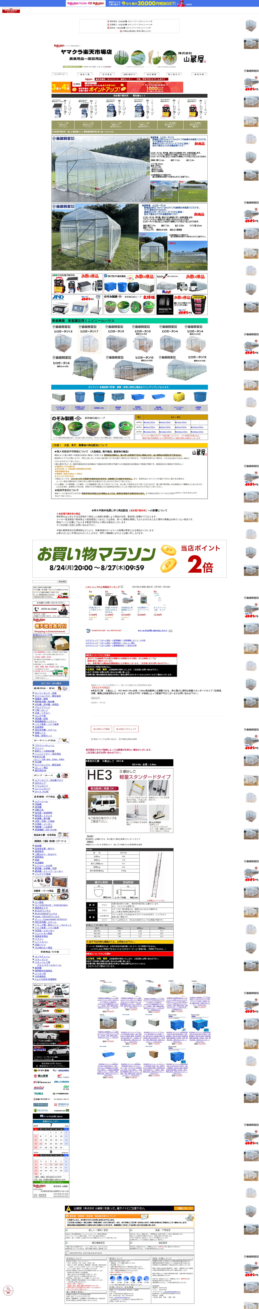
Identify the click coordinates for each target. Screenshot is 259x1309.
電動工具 (39, 810)
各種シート (40, 733)
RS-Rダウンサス (42, 911)
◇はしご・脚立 (128, 643)
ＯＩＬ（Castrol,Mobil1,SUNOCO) (50, 919)
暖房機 (37, 968)
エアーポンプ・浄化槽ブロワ (48, 780)
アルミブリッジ (42, 707)
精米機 (37, 846)
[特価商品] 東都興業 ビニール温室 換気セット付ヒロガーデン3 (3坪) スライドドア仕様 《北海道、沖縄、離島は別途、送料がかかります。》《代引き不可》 (200, 1001)
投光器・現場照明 (43, 813)
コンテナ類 (40, 716)
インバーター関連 (43, 933)
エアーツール (41, 801)
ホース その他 (41, 791)
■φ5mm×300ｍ (181, 422)
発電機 (37, 807)
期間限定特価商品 (43, 971)
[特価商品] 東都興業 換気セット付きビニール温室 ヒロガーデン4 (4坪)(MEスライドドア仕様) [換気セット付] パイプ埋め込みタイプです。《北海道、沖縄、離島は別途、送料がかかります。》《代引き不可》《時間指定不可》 (177, 1003)
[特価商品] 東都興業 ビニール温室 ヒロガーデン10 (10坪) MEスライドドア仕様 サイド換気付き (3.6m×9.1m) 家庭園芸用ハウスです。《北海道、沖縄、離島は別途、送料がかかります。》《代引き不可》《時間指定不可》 (154, 1004)
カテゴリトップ (92, 640)
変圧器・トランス (43, 815)
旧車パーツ (40, 945)
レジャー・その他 (43, 865)
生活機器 (39, 863)
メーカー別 (40, 973)
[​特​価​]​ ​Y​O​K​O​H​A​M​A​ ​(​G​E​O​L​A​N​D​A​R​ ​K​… (111, 610)
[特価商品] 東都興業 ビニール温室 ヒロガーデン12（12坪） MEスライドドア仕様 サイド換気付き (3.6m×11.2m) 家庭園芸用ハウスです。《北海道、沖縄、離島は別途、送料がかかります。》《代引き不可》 (108, 1003)
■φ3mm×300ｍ (149, 422)
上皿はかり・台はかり (45, 854)
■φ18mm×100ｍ (197, 432)
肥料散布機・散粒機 (44, 702)
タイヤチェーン (42, 957)
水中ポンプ (40, 783)
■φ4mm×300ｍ (165, 422)
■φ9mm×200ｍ (181, 427)
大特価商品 (40, 976)
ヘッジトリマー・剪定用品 (47, 754)
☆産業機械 (116, 640)
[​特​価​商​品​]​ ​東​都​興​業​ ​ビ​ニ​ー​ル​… (127, 610)
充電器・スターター (44, 931)
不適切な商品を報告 (129, 739)
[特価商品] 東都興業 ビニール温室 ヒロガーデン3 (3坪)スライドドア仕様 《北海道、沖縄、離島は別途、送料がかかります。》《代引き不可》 (108, 1035)
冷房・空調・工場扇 (44, 821)
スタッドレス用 (42, 962)
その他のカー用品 (43, 947)
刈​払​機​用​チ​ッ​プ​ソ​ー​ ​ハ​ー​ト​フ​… (143, 610)
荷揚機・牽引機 (42, 818)
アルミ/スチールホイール (49, 965)
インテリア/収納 (42, 874)
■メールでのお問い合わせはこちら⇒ (152, 631)
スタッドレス (41, 959)
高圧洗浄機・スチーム (45, 730)
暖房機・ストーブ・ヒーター (48, 871)
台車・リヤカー (42, 713)
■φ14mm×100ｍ (165, 432)
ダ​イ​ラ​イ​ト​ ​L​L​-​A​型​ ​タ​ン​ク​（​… (160, 610)
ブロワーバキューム (44, 745)
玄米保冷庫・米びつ (44, 848)
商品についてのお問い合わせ (105, 739)
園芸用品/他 (40, 770)
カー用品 (39, 902)
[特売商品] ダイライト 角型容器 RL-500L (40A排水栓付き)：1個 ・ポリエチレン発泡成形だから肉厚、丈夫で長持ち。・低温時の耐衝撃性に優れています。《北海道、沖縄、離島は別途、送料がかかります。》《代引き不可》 (108, 1069)
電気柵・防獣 (41, 718)
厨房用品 (39, 857)
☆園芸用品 (116, 643)
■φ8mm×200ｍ (165, 427)
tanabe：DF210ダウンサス (46, 916)
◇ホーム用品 (105, 640)
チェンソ (39, 748)
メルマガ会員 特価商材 (45, 979)
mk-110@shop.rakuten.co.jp (121, 1297)
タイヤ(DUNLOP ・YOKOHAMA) (51, 905)
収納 (36, 860)
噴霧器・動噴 (41, 699)
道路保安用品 (41, 936)
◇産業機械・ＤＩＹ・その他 (133, 640)
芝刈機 (37, 762)
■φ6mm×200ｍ (149, 427)
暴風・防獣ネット (43, 735)
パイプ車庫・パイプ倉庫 (46, 724)
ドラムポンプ (41, 786)
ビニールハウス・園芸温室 (47, 696)
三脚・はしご (41, 710)
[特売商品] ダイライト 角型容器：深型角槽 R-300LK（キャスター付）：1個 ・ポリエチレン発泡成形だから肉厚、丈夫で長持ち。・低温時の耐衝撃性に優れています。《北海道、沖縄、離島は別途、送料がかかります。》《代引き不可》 (131, 1069)
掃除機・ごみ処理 (43, 827)
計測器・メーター (43, 824)
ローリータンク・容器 (45, 693)
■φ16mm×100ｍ (181, 432)
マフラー (39, 939)
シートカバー (41, 942)
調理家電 (39, 851)
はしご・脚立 (41, 768)
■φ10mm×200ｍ (197, 427)
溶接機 (37, 804)
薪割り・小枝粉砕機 (44, 751)
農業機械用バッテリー (45, 721)
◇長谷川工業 (131, 645)
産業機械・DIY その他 (45, 830)
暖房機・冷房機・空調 (45, 868)
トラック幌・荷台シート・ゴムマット (53, 925)
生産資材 (39, 727)
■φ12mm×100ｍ (150, 432)
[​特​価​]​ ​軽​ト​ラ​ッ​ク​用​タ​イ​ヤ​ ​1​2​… (95, 610)
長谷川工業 (39, 757)
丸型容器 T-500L (99, 408)
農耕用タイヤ (41, 908)
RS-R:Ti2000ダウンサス (45, 914)
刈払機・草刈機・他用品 (46, 704)
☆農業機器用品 (118, 645)
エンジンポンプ (42, 789)
